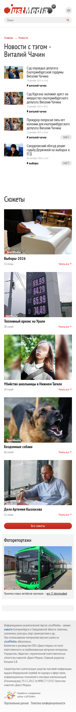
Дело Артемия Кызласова (23, 509)
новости (8, 629)
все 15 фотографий (57, 593)
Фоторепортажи (17, 540)
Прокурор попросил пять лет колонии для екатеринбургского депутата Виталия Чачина (48, 123)
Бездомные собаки (18, 447)
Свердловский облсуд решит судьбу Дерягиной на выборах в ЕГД (48, 149)
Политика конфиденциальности (48, 703)
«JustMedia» (10, 641)
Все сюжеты (38, 526)
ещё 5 (66, 163)
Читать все (64, 263)
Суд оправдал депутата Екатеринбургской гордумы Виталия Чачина (45, 72)
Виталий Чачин (37, 85)
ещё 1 (66, 137)
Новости (23, 37)
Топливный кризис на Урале (24, 321)
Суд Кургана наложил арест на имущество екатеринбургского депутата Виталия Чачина (47, 97)
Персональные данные (16, 703)
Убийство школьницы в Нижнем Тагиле (33, 384)
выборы (33, 163)
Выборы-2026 (15, 258)
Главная (8, 37)
